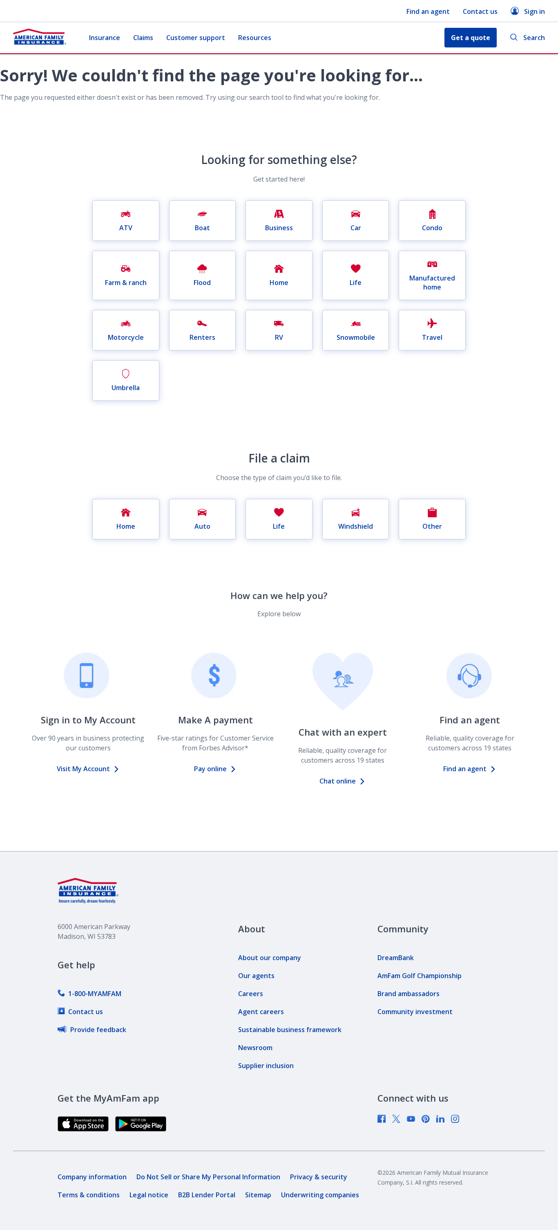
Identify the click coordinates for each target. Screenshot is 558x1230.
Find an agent (428, 11)
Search (534, 37)
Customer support (195, 37)
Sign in (534, 11)
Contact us (480, 11)
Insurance (104, 37)
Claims (143, 37)
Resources (254, 37)
